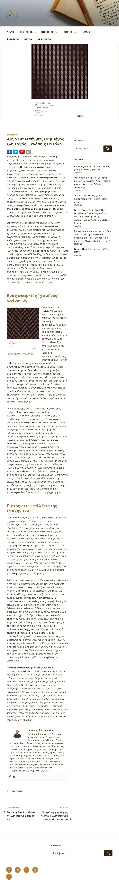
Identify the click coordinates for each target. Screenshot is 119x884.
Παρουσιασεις (17, 791)
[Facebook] (10, 776)
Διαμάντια (13, 38)
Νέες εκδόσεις (49, 31)
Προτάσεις (70, 31)
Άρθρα (86, 31)
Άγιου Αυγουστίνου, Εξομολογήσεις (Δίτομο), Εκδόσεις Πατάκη (92, 168)
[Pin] (22, 152)
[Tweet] (16, 152)
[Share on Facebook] (10, 152)
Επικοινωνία (44, 38)
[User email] (14, 776)
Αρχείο (28, 38)
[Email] (28, 152)
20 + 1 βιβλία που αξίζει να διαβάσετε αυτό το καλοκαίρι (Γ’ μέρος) (91, 198)
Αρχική (11, 31)
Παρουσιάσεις (28, 31)
